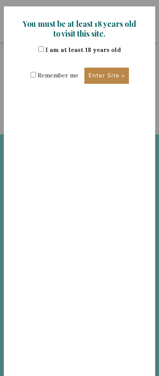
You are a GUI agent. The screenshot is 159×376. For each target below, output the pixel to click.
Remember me (57, 75)
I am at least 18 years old (82, 50)
